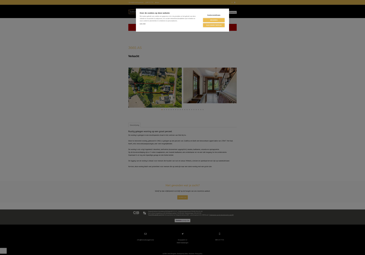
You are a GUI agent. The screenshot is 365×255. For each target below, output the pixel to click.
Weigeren (213, 20)
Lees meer (143, 23)
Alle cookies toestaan (213, 25)
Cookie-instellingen (213, 15)
